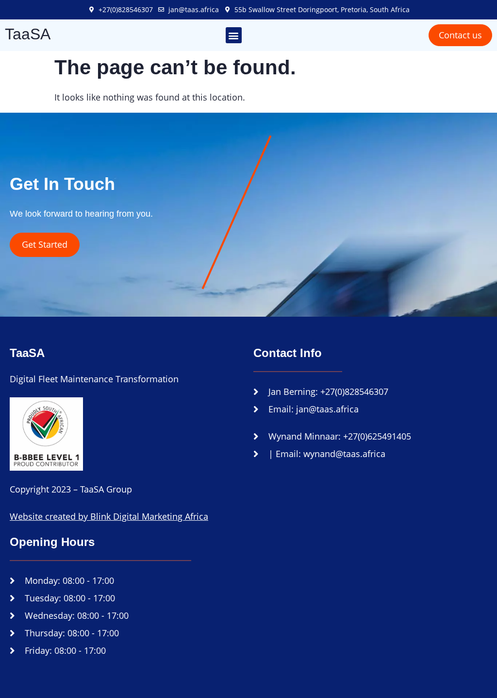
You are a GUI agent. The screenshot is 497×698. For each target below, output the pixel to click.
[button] (234, 35)
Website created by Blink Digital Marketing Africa (109, 516)
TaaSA (27, 34)
